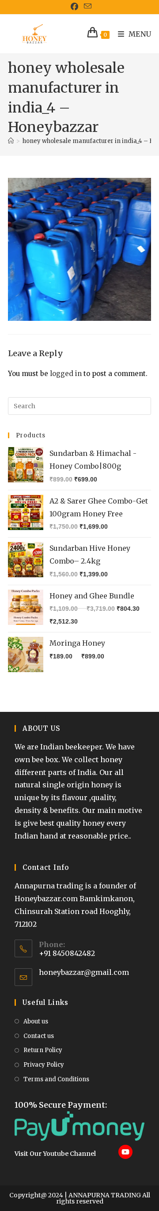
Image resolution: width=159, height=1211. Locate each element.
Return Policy (42, 1050)
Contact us (38, 1036)
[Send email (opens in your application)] (86, 6)
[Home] (11, 141)
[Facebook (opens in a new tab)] (74, 7)
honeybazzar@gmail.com (84, 972)
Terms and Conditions (56, 1079)
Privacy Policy (43, 1064)
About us (35, 1021)
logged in (66, 373)
